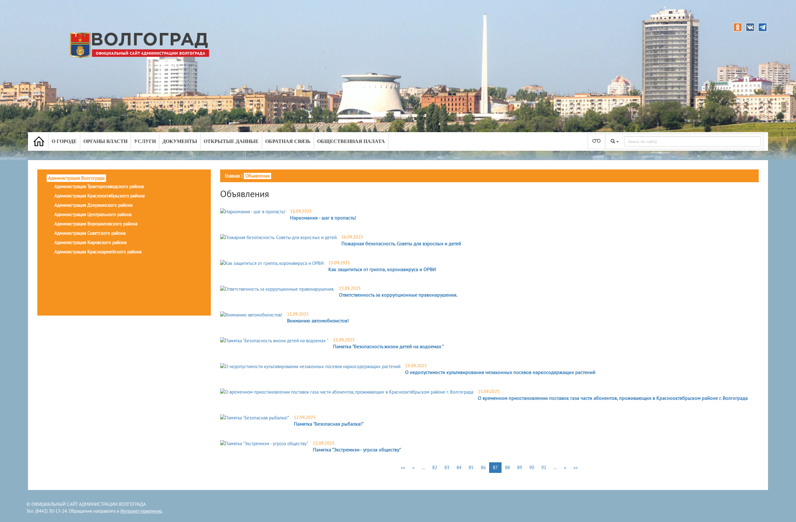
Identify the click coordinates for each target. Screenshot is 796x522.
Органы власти (105, 141)
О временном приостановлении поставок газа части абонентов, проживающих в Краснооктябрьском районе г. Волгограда (613, 398)
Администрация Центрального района (93, 214)
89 (519, 467)
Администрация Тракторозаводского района (99, 186)
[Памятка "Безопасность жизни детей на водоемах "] (274, 340)
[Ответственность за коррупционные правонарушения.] (277, 288)
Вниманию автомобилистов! (318, 320)
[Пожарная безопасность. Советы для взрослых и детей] (278, 237)
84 (458, 467)
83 (446, 467)
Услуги (145, 141)
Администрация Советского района (90, 233)
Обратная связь (288, 141)
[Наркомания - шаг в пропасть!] (252, 211)
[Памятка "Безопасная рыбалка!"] (254, 417)
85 (471, 467)
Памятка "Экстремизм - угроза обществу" (357, 449)
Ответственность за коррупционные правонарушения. (398, 295)
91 (543, 467)
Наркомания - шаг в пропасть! (323, 218)
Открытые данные (231, 141)
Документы (179, 141)
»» (575, 467)
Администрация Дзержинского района (93, 205)
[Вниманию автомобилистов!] (251, 314)
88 (507, 467)
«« (403, 467)
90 (531, 467)
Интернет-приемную (141, 511)
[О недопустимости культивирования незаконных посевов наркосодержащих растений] (310, 366)
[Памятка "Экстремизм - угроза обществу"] (264, 443)
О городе (64, 141)
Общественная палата (351, 141)
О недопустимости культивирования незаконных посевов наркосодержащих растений (500, 372)
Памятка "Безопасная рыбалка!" (328, 424)
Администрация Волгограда (76, 178)
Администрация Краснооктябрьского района (99, 196)
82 (434, 467)
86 (483, 467)
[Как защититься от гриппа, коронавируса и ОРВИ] (272, 263)
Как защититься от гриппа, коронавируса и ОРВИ (382, 269)
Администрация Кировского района (90, 242)
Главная (232, 176)
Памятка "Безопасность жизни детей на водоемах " (388, 346)
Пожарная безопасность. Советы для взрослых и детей (401, 243)
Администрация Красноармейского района (97, 252)
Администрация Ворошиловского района (95, 224)
